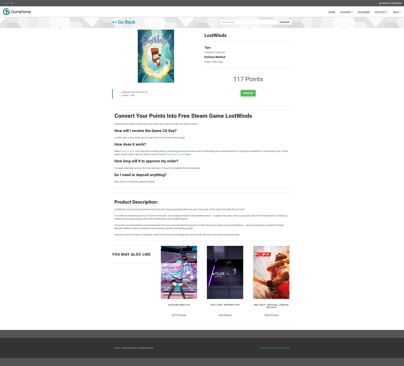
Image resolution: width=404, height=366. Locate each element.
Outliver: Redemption (225, 305)
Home (331, 12)
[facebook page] (3, 3)
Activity (381, 12)
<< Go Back (123, 22)
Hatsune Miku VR (179, 305)
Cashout (346, 12)
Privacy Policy (273, 348)
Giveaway (364, 12)
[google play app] (11, 3)
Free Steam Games (175, 154)
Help (396, 12)
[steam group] (7, 3)
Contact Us (285, 348)
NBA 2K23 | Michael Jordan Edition (271, 306)
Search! (284, 22)
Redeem (248, 93)
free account (128, 151)
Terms (262, 348)
